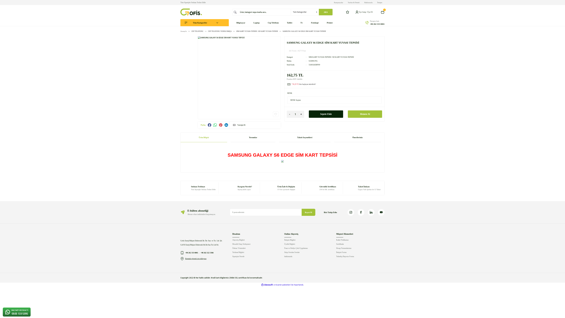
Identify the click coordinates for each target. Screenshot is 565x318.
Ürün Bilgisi (204, 137)
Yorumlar (253, 137)
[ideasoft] (267, 285)
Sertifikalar (340, 244)
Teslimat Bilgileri (238, 252)
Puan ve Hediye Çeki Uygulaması (296, 248)
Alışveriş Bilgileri (238, 240)
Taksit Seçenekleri (304, 137)
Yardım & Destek (354, 2)
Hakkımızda (368, 2)
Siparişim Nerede (238, 256)
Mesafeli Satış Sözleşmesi (241, 244)
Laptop (257, 23)
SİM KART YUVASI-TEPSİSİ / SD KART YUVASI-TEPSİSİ (331, 57)
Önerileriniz (357, 137)
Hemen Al (365, 114)
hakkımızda (288, 256)
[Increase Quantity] (301, 114)
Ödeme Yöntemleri (239, 248)
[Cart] (383, 12)
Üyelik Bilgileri (289, 244)
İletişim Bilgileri (289, 240)
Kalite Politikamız (342, 240)
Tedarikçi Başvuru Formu (345, 256)
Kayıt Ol (308, 212)
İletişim (379, 2)
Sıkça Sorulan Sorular (292, 252)
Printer (330, 23)
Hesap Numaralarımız (343, 248)
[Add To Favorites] (275, 114)
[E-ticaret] (282, 285)
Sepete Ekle (326, 114)
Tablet (289, 23)
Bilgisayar (240, 23)
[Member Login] (357, 12)
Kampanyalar (338, 2)
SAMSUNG (313, 61)
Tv (301, 23)
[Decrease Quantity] (290, 114)
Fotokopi (315, 23)
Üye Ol (370, 12)
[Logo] (191, 12)
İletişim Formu (341, 252)
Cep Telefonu (273, 23)
